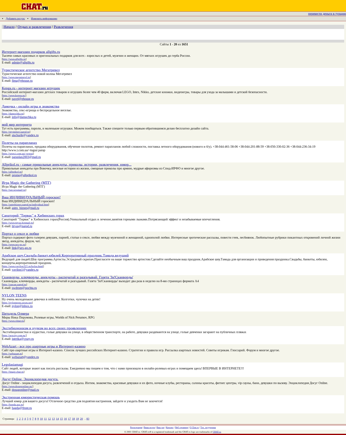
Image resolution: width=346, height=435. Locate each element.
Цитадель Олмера (15, 314)
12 (49, 418)
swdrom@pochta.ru (24, 288)
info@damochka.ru (24, 117)
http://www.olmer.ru (13, 320)
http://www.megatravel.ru (16, 77)
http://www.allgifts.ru (14, 59)
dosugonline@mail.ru (25, 389)
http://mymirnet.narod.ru (16, 131)
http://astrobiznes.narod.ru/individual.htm (25, 204)
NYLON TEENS (14, 295)
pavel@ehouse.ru (23, 99)
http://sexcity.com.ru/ (14, 335)
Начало (9, 27)
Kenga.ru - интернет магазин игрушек (31, 88)
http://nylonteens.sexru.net (17, 302)
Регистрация (136, 427)
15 (61, 418)
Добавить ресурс (15, 18)
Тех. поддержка (208, 427)
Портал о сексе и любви (20, 234)
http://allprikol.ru (12, 171)
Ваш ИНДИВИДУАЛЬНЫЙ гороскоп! (31, 197)
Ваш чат (160, 427)
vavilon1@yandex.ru (25, 269)
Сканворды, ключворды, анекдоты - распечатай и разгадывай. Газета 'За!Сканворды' (67, 277)
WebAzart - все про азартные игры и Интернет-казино (43, 346)
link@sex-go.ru (21, 248)
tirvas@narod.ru (22, 226)
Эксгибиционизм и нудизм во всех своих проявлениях (44, 328)
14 (57, 418)
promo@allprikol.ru (24, 175)
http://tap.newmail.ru (14, 189)
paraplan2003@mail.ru (26, 157)
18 (73, 418)
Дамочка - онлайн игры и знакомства (30, 106)
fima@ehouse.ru (22, 80)
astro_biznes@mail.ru (25, 208)
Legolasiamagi (12, 364)
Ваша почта (149, 427)
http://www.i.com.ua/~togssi (18, 153)
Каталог (170, 427)
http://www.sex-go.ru (14, 244)
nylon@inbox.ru (22, 306)
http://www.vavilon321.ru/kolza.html (23, 266)
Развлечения (63, 27)
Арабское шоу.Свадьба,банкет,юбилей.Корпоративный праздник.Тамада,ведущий (65, 255)
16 (65, 418)
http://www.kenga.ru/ (14, 95)
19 (77, 418)
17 (69, 418)
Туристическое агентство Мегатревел (31, 70)
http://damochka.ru (13, 113)
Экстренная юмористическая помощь (31, 397)
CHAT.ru (217, 432)
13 (53, 418)
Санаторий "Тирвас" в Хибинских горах (33, 215)
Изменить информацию (44, 18)
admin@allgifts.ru (23, 62)
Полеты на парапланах (19, 143)
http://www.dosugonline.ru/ (17, 386)
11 (45, 418)
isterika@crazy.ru (23, 338)
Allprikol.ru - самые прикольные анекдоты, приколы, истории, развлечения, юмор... (67, 164)
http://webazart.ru (12, 353)
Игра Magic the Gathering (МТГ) (26, 183)
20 (81, 418)
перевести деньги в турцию (327, 13)
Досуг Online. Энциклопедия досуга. (30, 379)
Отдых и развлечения (34, 27)
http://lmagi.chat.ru (13, 371)
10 (41, 418)
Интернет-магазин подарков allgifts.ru (31, 52)
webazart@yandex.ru (25, 357)
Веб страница (181, 427)
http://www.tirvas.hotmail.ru (18, 222)
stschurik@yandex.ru (25, 135)
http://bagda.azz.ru (13, 404)
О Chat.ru (194, 427)
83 (87, 418)
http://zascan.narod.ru (14, 284)
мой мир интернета (17, 124)
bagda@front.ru (22, 408)
